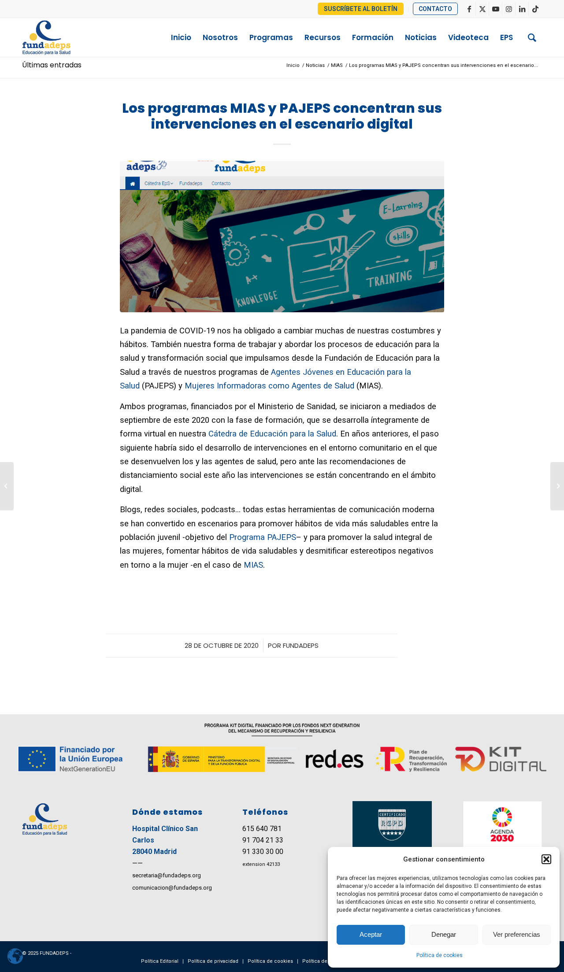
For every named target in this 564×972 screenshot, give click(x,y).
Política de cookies (439, 955)
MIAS (253, 564)
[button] (546, 859)
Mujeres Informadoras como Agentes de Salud (269, 385)
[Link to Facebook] (469, 8)
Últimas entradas (52, 65)
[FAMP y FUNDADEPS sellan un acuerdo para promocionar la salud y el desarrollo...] (557, 486)
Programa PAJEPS (262, 537)
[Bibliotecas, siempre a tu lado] (7, 486)
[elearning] (282, 236)
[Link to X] (482, 8)
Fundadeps (301, 645)
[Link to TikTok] (535, 8)
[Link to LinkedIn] (522, 8)
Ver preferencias (516, 934)
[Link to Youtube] (495, 8)
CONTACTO (435, 8)
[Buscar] (532, 37)
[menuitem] (360, 9)
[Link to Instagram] (508, 8)
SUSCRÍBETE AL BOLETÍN (360, 8)
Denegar (443, 934)
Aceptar (371, 934)
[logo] (64, 37)
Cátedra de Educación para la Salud (272, 433)
